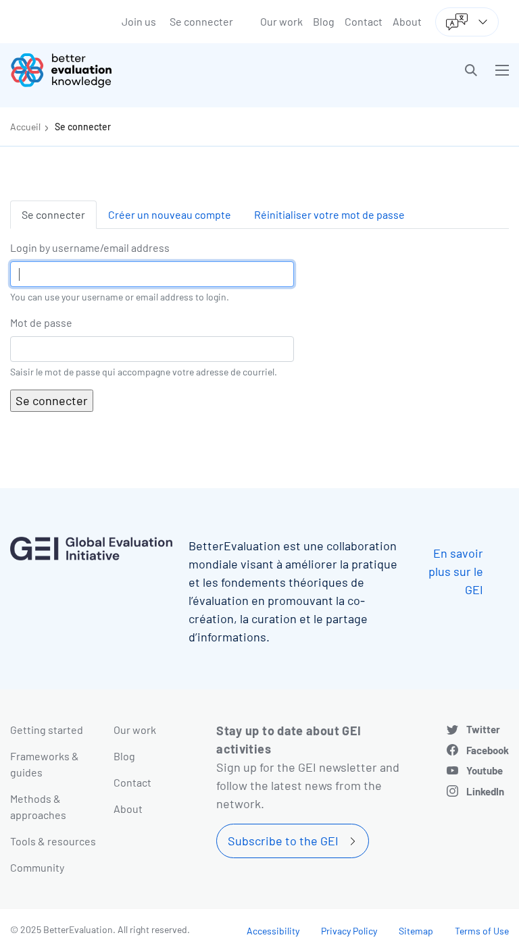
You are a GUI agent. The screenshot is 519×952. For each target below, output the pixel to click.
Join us (139, 21)
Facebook (487, 750)
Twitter (483, 729)
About (407, 21)
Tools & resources (53, 841)
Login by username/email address (90, 247)
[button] (471, 70)
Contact (363, 21)
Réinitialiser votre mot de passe (329, 214)
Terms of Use (482, 930)
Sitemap (416, 930)
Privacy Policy (349, 930)
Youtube (484, 770)
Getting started (46, 729)
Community (37, 867)
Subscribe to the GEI (283, 840)
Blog (324, 21)
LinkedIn (485, 791)
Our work (281, 21)
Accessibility (273, 930)
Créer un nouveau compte (169, 214)
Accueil (25, 126)
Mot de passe (41, 322)
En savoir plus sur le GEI (455, 571)
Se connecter (201, 21)
